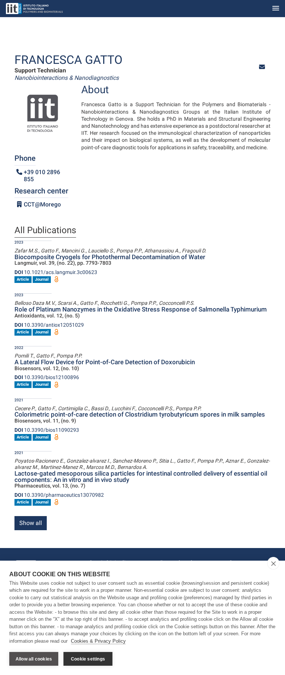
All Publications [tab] (45, 230)
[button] (262, 67)
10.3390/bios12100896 (46, 377)
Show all (30, 522)
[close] (273, 563)
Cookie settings (88, 659)
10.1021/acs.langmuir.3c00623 (55, 272)
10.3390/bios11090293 (46, 430)
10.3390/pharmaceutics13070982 (59, 495)
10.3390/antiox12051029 (49, 325)
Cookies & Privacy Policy (98, 641)
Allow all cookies (34, 659)
